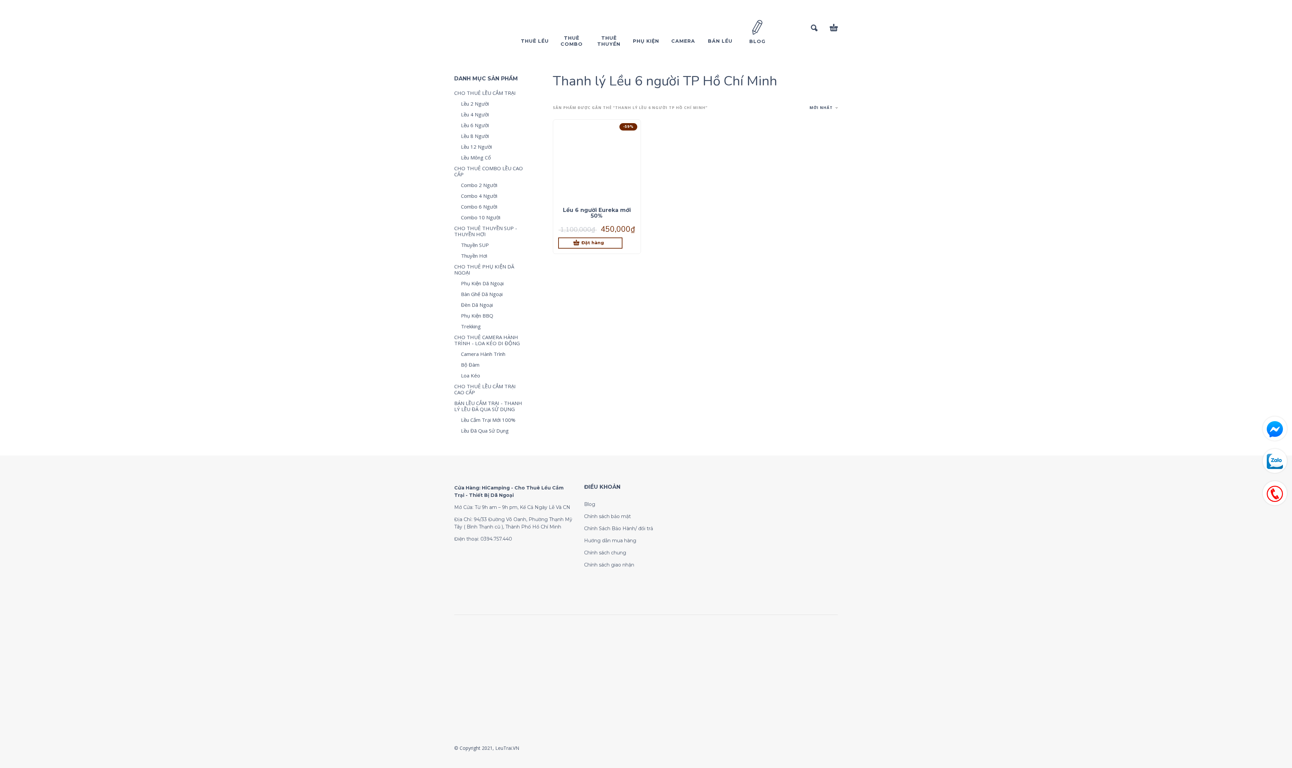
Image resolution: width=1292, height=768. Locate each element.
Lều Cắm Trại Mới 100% (488, 420)
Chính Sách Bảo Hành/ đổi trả (618, 528)
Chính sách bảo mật (607, 516)
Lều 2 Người (475, 104)
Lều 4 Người (475, 114)
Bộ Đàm (470, 365)
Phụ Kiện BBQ (477, 316)
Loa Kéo (470, 375)
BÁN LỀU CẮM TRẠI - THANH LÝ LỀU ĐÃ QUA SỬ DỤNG (488, 406)
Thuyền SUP (475, 245)
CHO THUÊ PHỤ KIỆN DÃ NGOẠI (484, 269)
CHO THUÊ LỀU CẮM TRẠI (485, 93)
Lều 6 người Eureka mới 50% (597, 213)
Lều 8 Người (475, 136)
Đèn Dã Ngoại (477, 305)
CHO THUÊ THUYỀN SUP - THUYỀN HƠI (485, 231)
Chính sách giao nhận (609, 565)
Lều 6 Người (475, 125)
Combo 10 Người (480, 217)
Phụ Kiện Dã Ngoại (482, 283)
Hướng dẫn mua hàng (610, 541)
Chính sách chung (605, 553)
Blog (589, 504)
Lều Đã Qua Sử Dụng (485, 431)
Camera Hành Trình (483, 354)
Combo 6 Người (479, 207)
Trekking (471, 326)
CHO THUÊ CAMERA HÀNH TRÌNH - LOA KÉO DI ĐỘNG (487, 340)
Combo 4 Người (479, 196)
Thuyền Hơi (474, 256)
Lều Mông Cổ (476, 157)
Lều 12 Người (476, 147)
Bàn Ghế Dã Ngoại (482, 294)
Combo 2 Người (479, 185)
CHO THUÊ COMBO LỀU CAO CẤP (488, 171)
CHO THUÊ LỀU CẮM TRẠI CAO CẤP (485, 389)
